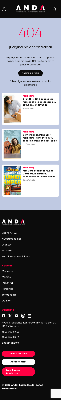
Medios (6, 277)
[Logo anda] (30, 9)
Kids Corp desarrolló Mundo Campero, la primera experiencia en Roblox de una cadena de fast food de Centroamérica (39, 177)
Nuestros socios (11, 239)
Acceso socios (19, 362)
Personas (7, 289)
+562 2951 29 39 (10, 332)
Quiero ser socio (18, 354)
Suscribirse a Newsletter (12, 371)
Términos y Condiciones (16, 257)
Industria (7, 283)
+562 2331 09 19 (10, 337)
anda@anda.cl (10, 343)
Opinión (6, 301)
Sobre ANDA (9, 233)
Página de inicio (30, 73)
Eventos (7, 245)
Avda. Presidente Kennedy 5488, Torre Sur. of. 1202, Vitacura (29, 324)
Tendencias (9, 295)
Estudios (7, 251)
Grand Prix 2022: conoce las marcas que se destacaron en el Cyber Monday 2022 (39, 102)
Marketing (8, 271)
